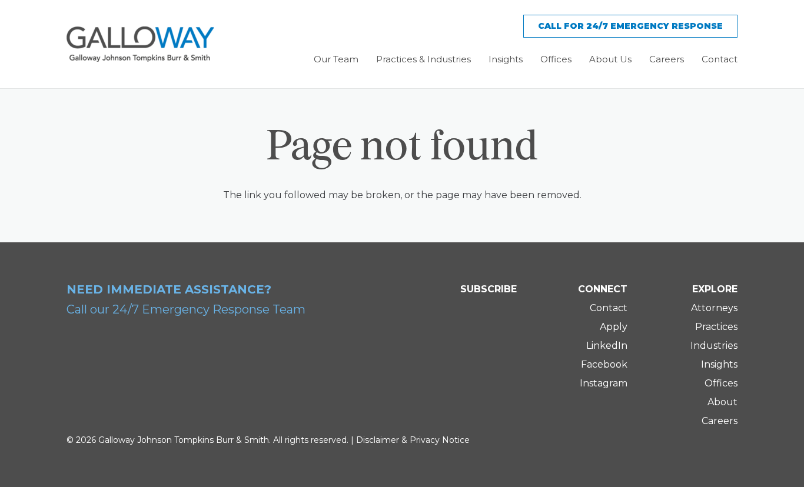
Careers (719, 420)
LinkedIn (606, 345)
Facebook (604, 364)
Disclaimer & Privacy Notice (413, 440)
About (722, 402)
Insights (719, 364)
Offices (721, 383)
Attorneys (714, 307)
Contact (608, 307)
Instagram (603, 383)
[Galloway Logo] (140, 44)
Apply (613, 326)
